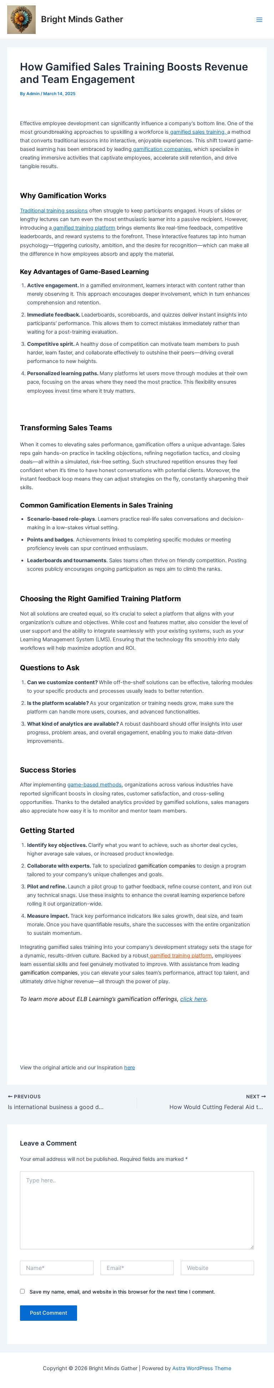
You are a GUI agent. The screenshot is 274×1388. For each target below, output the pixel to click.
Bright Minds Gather (82, 19)
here (129, 1067)
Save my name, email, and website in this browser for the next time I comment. (122, 1292)
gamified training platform (83, 228)
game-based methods (94, 784)
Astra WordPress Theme (201, 1368)
